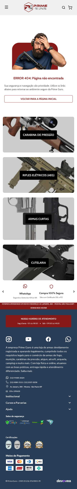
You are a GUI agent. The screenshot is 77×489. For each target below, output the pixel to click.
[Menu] (6, 7)
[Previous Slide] (3, 292)
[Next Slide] (74, 292)
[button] (38, 396)
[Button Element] (71, 7)
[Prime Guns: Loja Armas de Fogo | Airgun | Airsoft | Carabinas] (35, 11)
